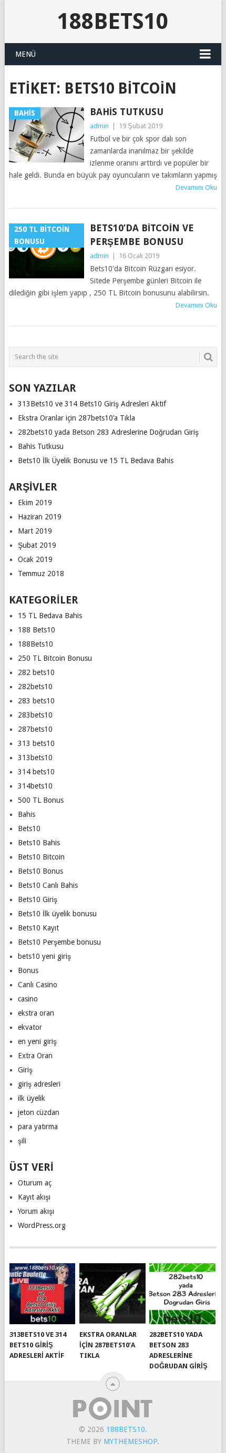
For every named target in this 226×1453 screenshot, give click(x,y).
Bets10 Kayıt (38, 928)
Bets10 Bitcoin (41, 857)
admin (99, 126)
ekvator (30, 1027)
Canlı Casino (37, 984)
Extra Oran (35, 1055)
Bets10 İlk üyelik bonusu (57, 913)
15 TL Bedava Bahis (50, 615)
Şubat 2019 (37, 545)
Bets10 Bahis (39, 842)
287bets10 (35, 729)
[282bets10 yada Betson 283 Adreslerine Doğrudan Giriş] (182, 1294)
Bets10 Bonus (40, 871)
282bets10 (35, 686)
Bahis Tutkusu (126, 111)
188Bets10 (112, 21)
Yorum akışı (36, 1211)
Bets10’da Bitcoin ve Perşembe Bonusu (142, 234)
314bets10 (35, 786)
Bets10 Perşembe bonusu (59, 942)
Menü (25, 54)
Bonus (28, 970)
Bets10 (29, 828)
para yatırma (38, 1126)
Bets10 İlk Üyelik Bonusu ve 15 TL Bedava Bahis (95, 460)
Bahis (26, 814)
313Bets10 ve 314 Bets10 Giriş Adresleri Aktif (92, 404)
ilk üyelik (31, 1098)
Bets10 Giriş (37, 899)
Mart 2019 (35, 531)
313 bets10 (36, 743)
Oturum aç (35, 1183)
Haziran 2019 (39, 517)
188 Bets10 (36, 630)
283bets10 (35, 715)
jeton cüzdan (38, 1112)
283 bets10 (36, 701)
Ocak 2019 (35, 559)
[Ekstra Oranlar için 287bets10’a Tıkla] (112, 1294)
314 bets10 (36, 772)
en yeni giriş (37, 1041)
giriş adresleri (39, 1084)
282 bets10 (36, 672)
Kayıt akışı (34, 1197)
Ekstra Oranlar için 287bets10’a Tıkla (76, 418)
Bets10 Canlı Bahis (48, 885)
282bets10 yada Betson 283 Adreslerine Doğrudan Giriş (108, 432)
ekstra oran (36, 1013)
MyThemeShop (130, 1441)
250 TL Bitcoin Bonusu (55, 658)
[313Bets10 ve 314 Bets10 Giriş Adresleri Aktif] (42, 1294)
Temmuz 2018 (41, 573)
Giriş (25, 1070)
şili (22, 1141)
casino (28, 999)
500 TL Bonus (41, 800)
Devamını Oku (196, 187)
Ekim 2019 (35, 502)
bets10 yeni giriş (44, 956)
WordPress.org (42, 1225)
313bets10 (35, 757)
